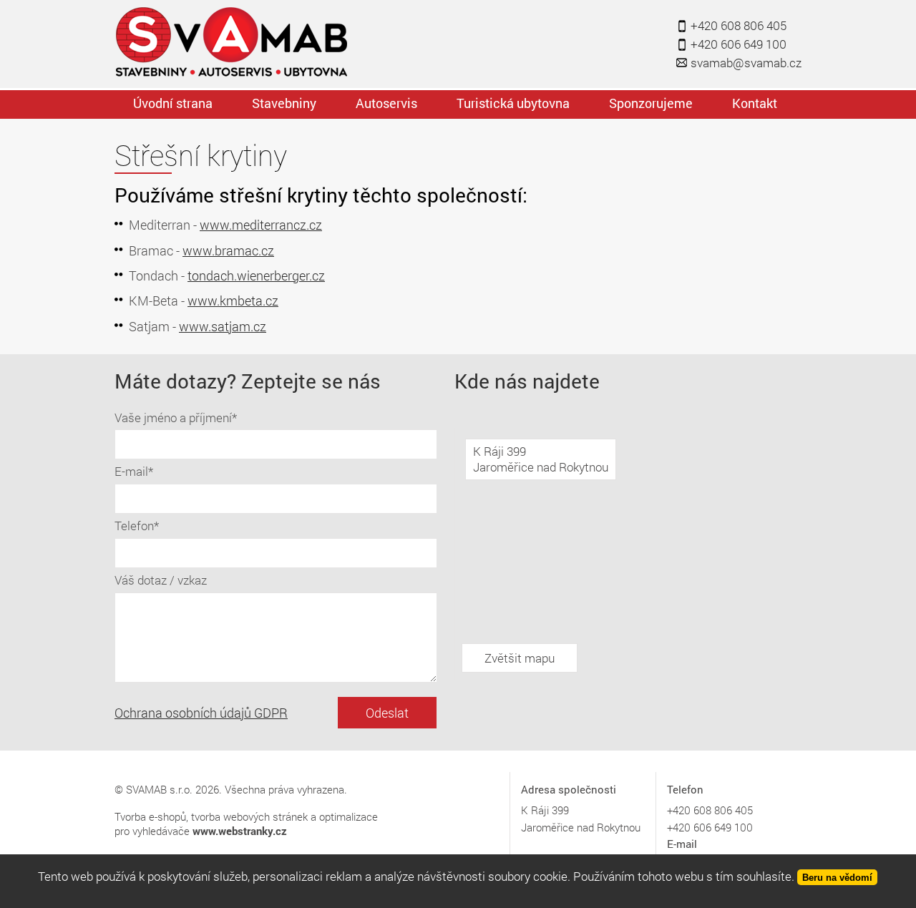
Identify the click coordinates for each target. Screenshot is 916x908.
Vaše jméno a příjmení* (175, 417)
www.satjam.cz (222, 326)
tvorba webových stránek (249, 816)
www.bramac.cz (228, 250)
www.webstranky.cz (240, 831)
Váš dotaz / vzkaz (160, 580)
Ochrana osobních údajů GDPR (201, 712)
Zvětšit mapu (519, 658)
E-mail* (133, 471)
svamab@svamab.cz (746, 62)
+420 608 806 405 (738, 25)
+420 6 (683, 810)
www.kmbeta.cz (232, 300)
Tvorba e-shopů (150, 816)
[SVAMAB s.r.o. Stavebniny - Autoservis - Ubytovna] (233, 43)
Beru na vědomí (837, 877)
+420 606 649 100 (738, 44)
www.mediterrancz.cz (261, 224)
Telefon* (136, 525)
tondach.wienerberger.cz (256, 275)
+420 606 (689, 827)
